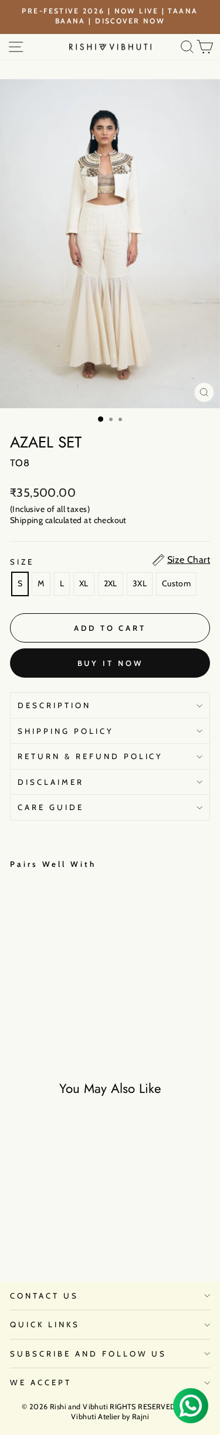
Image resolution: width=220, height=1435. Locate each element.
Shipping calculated (46, 520)
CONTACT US (44, 1295)
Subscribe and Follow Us (88, 1353)
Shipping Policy (66, 731)
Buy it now (110, 663)
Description (54, 705)
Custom (176, 583)
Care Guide (51, 807)
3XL (140, 583)
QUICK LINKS (45, 1324)
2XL (110, 583)
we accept (41, 1382)
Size (22, 561)
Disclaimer (51, 782)
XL (84, 583)
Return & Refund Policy (90, 756)
